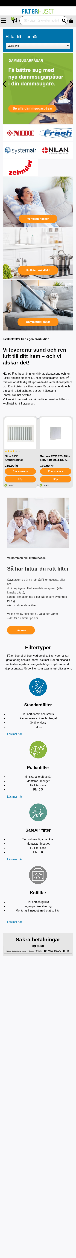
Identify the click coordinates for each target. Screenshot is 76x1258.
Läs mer (21, 630)
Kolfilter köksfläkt (38, 270)
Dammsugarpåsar (38, 321)
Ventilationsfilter (38, 218)
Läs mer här (14, 734)
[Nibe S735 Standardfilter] (20, 433)
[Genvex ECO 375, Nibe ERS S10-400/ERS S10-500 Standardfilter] (55, 433)
